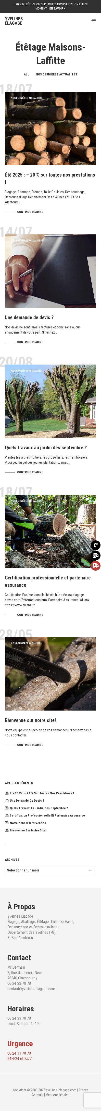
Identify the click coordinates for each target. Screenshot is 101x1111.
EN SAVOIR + (57, 8)
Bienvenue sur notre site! (30, 720)
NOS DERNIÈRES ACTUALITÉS (56, 74)
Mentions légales (57, 1095)
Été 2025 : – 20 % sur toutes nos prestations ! (42, 793)
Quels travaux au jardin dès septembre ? (46, 448)
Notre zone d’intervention (28, 823)
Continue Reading (30, 212)
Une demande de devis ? (29, 317)
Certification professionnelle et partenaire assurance (47, 815)
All (26, 74)
